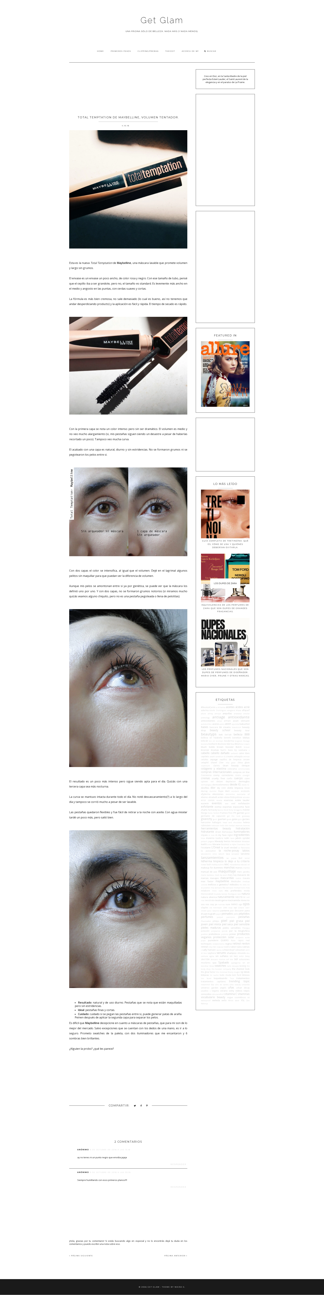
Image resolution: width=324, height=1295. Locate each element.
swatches (220, 966)
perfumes (207, 917)
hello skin (224, 825)
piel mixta (215, 924)
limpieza (218, 861)
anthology (205, 717)
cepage (214, 759)
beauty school (220, 730)
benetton (236, 737)
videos (238, 990)
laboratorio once (209, 854)
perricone (230, 917)
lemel (247, 858)
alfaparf (246, 710)
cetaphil (205, 762)
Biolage (246, 741)
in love (211, 835)
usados (204, 990)
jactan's (204, 841)
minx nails (217, 891)
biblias (246, 737)
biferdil (204, 740)
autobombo (206, 724)
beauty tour (242, 730)
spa (214, 962)
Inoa (203, 838)
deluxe (219, 781)
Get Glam (162, 20)
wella (224, 1000)
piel (224, 920)
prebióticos (214, 934)
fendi (226, 810)
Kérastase (246, 841)
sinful (241, 956)
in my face (221, 835)
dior (213, 788)
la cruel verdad (229, 847)
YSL (243, 1000)
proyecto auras (243, 937)
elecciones (217, 794)
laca (228, 853)
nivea (243, 900)
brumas (215, 749)
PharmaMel (206, 921)
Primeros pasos (121, 51)
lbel (240, 858)
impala (204, 835)
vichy (231, 990)
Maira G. (180, 1287)
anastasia (238, 713)
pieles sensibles (232, 927)
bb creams (225, 727)
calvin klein (244, 753)
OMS (225, 908)
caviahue (219, 756)
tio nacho (214, 975)
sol (236, 959)
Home (100, 51)
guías (235, 819)
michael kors (239, 888)
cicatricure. (205, 765)
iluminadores (242, 831)
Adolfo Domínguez (217, 710)
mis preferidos (233, 890)
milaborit (205, 890)
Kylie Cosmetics (238, 844)
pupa (203, 940)
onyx (230, 908)
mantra (246, 868)
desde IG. (245, 785)
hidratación (243, 828)
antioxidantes (208, 720)
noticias (221, 904)
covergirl (246, 775)
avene (215, 723)
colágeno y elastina (213, 768)
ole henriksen (215, 908)
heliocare (215, 825)
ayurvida (235, 724)
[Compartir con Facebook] (141, 1106)
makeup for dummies (212, 867)
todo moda (225, 975)
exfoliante (207, 806)
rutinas (246, 946)
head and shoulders (232, 822)
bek (221, 734)
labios (246, 850)
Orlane (241, 908)
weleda (216, 1000)
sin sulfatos (221, 956)
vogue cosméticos (236, 997)
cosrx (238, 775)
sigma (211, 956)
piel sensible (242, 924)
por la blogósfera (239, 930)
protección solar (223, 937)
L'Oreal (215, 847)
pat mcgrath (210, 913)
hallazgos (216, 822)
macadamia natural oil (240, 864)
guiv (240, 819)
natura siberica (209, 897)
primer (232, 934)
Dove (247, 787)
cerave (246, 759)
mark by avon (221, 875)
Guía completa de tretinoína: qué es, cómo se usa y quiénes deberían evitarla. (225, 544)
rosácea (220, 947)
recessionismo (218, 944)
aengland (231, 710)
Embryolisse (236, 797)
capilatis (205, 756)
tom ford (236, 975)
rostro (227, 946)
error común (207, 800)
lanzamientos (212, 857)
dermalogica (206, 785)
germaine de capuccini (213, 816)
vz (249, 997)
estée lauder (242, 800)
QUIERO (225, 940)
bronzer (205, 749)
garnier (240, 812)
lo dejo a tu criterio (237, 861)
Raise (233, 940)
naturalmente (226, 897)
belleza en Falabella (211, 737)
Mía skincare (227, 888)
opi (235, 907)
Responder (178, 1164)
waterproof (205, 1000)
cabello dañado (220, 753)
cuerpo (238, 778)
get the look (233, 816)
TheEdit (170, 51)
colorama (232, 768)
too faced (206, 978)
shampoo (232, 953)
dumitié (212, 791)
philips (216, 921)
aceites (230, 707)
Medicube (236, 881)
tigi (242, 972)
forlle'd (216, 813)
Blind (237, 744)
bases (204, 727)
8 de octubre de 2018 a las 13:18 (110, 1150)
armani (227, 720)
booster (230, 746)
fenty (231, 810)
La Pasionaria (244, 847)
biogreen (238, 741)
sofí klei (229, 959)
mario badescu (207, 875)
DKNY (223, 788)
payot (218, 914)
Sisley (247, 956)
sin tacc (234, 956)
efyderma (205, 794)
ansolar (246, 713)
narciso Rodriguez (229, 894)
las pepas (231, 858)
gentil (247, 813)
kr (231, 844)
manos (238, 867)
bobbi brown (216, 746)
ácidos (239, 707)
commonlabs (244, 769)
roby (210, 947)
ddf (212, 781)
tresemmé (205, 984)
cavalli (212, 756)
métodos (234, 884)
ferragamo (238, 810)
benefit (227, 737)
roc (214, 946)
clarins (216, 765)
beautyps (209, 734)
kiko (210, 844)
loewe (203, 864)
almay (210, 713)
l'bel (248, 844)
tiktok (247, 971)
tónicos (246, 974)
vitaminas (244, 994)
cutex (247, 778)
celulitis (204, 759)
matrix (238, 878)
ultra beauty (235, 984)
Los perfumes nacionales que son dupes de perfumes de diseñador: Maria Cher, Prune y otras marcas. (225, 672)
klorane (217, 844)
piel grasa (236, 921)
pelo (236, 913)
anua (219, 721)
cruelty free (218, 778)
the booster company (221, 969)
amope (218, 713)
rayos (241, 940)
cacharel (234, 753)
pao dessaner (237, 910)
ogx (240, 904)
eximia (218, 806)
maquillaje (227, 871)
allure (203, 713)
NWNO (234, 904)
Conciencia (206, 775)
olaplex (204, 907)
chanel (214, 762)
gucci (215, 819)
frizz (230, 812)
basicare (214, 727)
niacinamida (233, 900)
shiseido (241, 953)
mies (248, 888)
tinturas (205, 974)
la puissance (208, 850)
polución (205, 930)
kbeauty (219, 841)
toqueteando (220, 978)
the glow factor (208, 972)
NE (244, 897)
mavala (246, 878)
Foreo (210, 813)
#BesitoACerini (208, 707)
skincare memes (218, 959)
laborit (221, 854)
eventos (217, 803)
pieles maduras (211, 927)
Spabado (223, 962)
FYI (234, 812)
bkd (228, 744)
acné (247, 707)
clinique (246, 765)
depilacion (231, 781)
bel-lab (228, 734)
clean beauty (231, 765)
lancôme (245, 853)
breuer (247, 747)
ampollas (227, 713)
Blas (232, 744)
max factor (207, 881)
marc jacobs (243, 871)
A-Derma (221, 707)
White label (233, 1000)
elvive (227, 797)
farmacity (212, 809)
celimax (246, 756)
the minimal (221, 972)
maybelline (222, 881)
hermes (246, 825)
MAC (226, 864)
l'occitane (206, 847)
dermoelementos (220, 784)
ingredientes (242, 835)
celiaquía (238, 756)
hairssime (206, 822)
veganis (215, 990)
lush (209, 864)
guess (229, 819)
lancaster (235, 854)
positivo (204, 934)
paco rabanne (213, 911)
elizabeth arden (216, 797)
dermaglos (244, 781)
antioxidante (239, 717)
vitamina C (230, 994)
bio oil (212, 741)
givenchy (206, 819)
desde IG (235, 784)
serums (221, 953)
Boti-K (239, 746)
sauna (219, 950)
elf (249, 794)
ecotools (245, 791)
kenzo (227, 841)
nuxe (228, 904)
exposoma (238, 806)
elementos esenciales (235, 794)
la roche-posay (229, 850)
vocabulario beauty (213, 997)
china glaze (244, 762)
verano (224, 990)
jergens (211, 841)
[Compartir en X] (135, 1106)
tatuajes (235, 966)
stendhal (204, 966)
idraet (218, 831)
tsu (212, 984)
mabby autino (217, 864)
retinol (237, 943)
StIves (211, 966)
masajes (214, 878)
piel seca (227, 924)
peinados (227, 913)
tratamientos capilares (213, 981)
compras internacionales (216, 772)
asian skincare (241, 720)
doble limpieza (235, 787)
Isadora (219, 838)
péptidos (244, 913)
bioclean (219, 741)
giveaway (246, 816)
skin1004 (205, 959)
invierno (210, 838)
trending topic (239, 981)
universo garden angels (213, 987)
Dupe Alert (224, 791)
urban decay (243, 987)
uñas (231, 987)
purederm (213, 940)
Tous (232, 978)
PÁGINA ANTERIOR (175, 1256)
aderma (205, 710)
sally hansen (209, 949)
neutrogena (221, 900)
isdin (226, 838)
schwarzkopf (228, 949)
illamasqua (227, 831)
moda (247, 890)
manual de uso (209, 871)
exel (233, 803)
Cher (221, 762)
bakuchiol (245, 723)
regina (228, 943)
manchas (229, 867)
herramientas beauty (216, 828)
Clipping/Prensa (148, 51)
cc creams (228, 756)
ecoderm (235, 791)
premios (224, 934)
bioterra (204, 744)
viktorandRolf (218, 994)
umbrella (246, 984)
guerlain (222, 819)
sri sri (246, 962)
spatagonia (235, 963)
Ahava (238, 710)
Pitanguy (246, 928)
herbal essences (235, 825)
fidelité (246, 809)
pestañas (244, 917)
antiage (218, 717)
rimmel (204, 946)
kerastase (236, 841)
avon (228, 724)
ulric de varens (221, 984)
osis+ (247, 908)
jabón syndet (242, 838)
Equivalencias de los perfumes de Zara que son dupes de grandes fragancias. (225, 608)
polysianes (215, 931)
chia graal (230, 762)
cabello (205, 753)
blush (204, 746)
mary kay (232, 875)
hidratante (207, 831)
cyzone (204, 781)
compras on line (241, 772)
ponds (224, 931)
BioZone (222, 744)
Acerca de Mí (190, 51)
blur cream (245, 744)
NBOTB (238, 897)
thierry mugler (234, 972)
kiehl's (204, 844)
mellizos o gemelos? (218, 884)
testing (242, 965)
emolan (246, 797)
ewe (226, 803)
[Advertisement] (128, 88)
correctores (227, 775)
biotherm (212, 744)
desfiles (205, 787)
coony (216, 775)
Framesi (224, 812)
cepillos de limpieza (230, 759)
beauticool (236, 727)
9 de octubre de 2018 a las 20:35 (110, 1172)
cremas (205, 778)
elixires (204, 797)
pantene (224, 910)
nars (239, 894)
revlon (246, 943)
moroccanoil (207, 893)
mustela (217, 894)
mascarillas (227, 878)
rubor (233, 946)
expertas (227, 806)
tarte (229, 966)
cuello (229, 778)
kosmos (225, 844)
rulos (239, 946)
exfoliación (244, 803)
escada (219, 800)
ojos (246, 903)
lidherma (206, 861)
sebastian (240, 949)
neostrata (209, 900)
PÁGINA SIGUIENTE (81, 1256)
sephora (212, 953)
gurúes (246, 819)
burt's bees (227, 750)
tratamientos (243, 978)
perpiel (220, 917)
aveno (222, 724)
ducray (204, 791)
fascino (220, 810)
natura (245, 894)
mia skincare (216, 888)
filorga (204, 812)
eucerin (205, 803)
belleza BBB (242, 734)
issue (232, 838)
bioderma (229, 740)
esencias (228, 800)
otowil (203, 911)
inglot (230, 835)
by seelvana (240, 750)
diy (218, 787)
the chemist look (241, 968)
